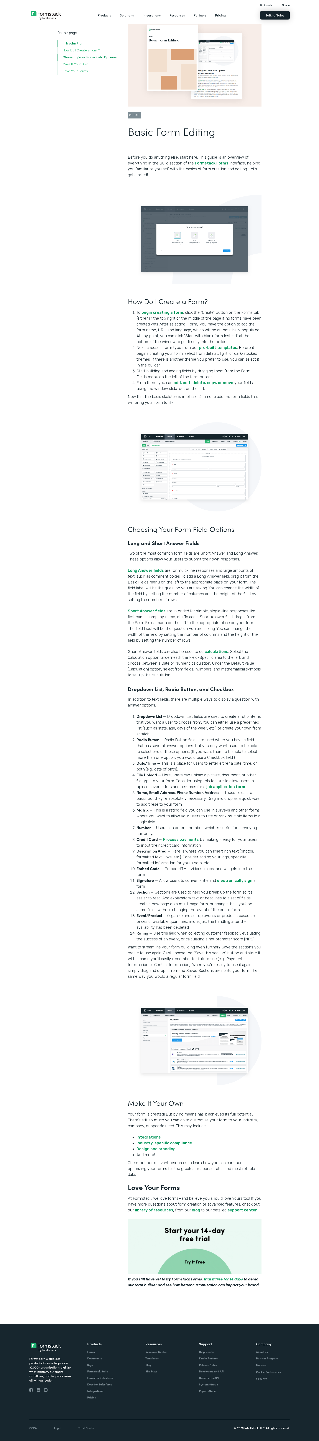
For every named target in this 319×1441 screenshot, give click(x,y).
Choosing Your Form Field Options (90, 57)
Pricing (220, 15)
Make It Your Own (75, 64)
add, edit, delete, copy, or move (203, 382)
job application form (225, 786)
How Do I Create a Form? (81, 50)
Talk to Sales (275, 15)
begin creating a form (162, 312)
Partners (200, 15)
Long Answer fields (146, 570)
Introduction (73, 43)
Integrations (148, 1137)
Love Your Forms (75, 71)
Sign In (286, 5)
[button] (104, 15)
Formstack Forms (211, 163)
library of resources (154, 1210)
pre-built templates (218, 347)
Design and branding (156, 1149)
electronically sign (234, 880)
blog (196, 1210)
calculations (216, 651)
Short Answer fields (147, 611)
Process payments (181, 839)
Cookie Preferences (268, 1372)
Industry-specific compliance (164, 1143)
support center (242, 1210)
